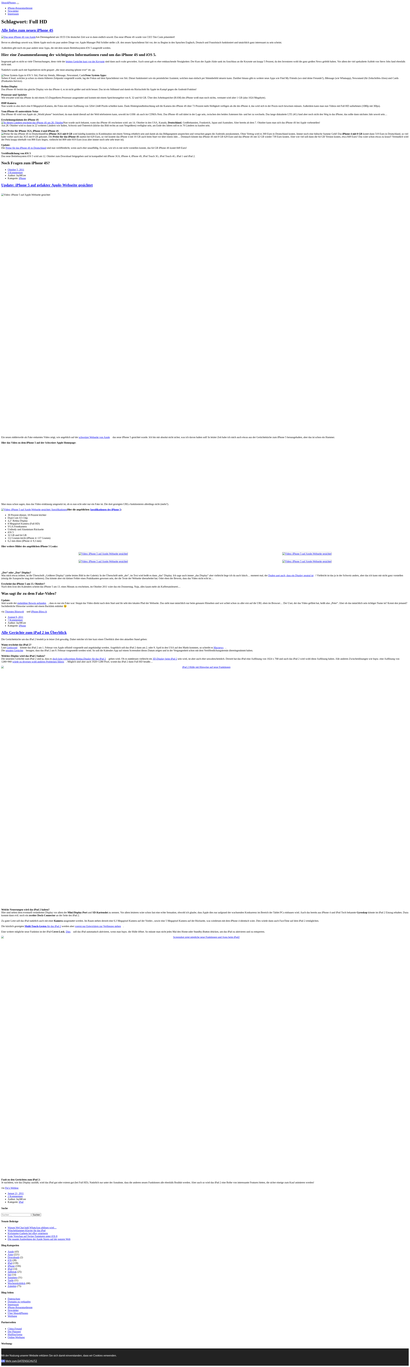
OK (3, 1361)
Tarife (11, 1280)
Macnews (218, 647)
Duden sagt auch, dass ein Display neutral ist (290, 575)
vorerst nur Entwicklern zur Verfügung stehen (98, 926)
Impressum (13, 13)
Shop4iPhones (8, 2)
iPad (21, 1202)
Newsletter (13, 11)
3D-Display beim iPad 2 (165, 658)
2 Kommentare (15, 1196)
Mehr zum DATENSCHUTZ (21, 1361)
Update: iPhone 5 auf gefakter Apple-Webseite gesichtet (47, 185)
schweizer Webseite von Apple (94, 437)
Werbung (12, 1316)
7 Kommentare (15, 620)
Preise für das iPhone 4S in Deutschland (26, 148)
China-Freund (15, 1328)
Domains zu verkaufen (19, 1301)
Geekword (12, 647)
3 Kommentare (15, 172)
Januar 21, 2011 (16, 1193)
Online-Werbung (16, 1337)
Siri (9, 1274)
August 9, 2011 (15, 617)
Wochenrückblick (16, 1283)
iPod (10, 1269)
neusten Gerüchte (14, 650)
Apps (10, 1254)
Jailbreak (12, 1271)
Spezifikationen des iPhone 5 (105, 509)
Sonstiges (12, 1277)
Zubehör (12, 1286)
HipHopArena (15, 1334)
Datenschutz (14, 1298)
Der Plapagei (14, 1331)
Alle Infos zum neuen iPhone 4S (27, 30)
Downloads (13, 1257)
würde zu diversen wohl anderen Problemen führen (38, 661)
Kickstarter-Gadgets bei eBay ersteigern (28, 1233)
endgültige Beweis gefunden (31, 603)
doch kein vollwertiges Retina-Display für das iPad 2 (79, 658)
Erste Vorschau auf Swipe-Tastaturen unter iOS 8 (32, 1236)
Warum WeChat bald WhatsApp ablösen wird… (32, 1227)
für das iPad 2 (43, 926)
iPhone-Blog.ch (39, 611)
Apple (11, 1251)
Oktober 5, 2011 (16, 169)
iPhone (22, 178)
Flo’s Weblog (11, 1188)
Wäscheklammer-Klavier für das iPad (26, 1230)
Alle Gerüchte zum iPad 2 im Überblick (34, 632)
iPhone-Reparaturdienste (20, 8)
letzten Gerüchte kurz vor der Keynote (85, 61)
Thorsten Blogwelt (14, 611)
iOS (10, 1260)
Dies (68, 931)
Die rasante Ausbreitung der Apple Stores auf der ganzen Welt (39, 1239)
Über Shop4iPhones (18, 1313)
